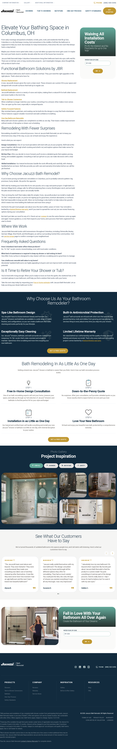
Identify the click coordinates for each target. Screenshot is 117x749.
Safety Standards (93, 11)
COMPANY (37, 682)
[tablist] (58, 465)
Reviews (35, 687)
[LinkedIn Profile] (80, 667)
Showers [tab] (52, 465)
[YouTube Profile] (88, 667)
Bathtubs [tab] (67, 465)
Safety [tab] (82, 465)
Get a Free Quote (57, 351)
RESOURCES (94, 682)
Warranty (35, 691)
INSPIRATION (66, 682)
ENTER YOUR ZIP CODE (91, 60)
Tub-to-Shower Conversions (13, 691)
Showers (29, 11)
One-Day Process (74, 11)
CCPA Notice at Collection (95, 720)
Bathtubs (59, 11)
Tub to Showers (44, 11)
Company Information (10, 2)
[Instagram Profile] (75, 667)
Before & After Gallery (67, 691)
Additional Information (44, 2)
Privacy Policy (98, 717)
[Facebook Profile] (84, 667)
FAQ (89, 691)
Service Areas (36, 694)
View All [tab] (37, 465)
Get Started (109, 11)
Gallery (27, 2)
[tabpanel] (58, 498)
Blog (89, 687)
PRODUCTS (10, 682)
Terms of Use (86, 717)
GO (97, 71)
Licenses (110, 720)
